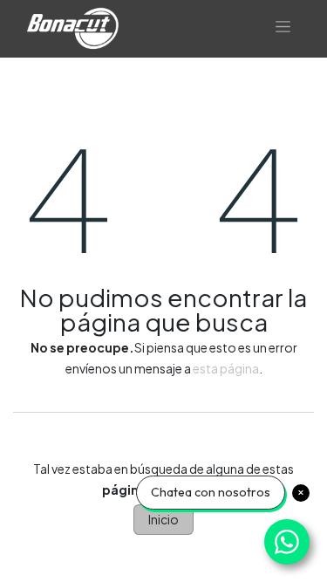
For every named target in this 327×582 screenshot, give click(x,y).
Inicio (163, 519)
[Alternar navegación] (283, 29)
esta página (226, 368)
